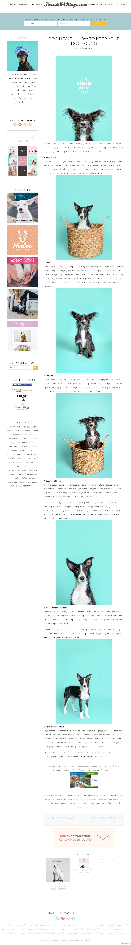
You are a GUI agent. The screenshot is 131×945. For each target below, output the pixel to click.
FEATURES (23, 5)
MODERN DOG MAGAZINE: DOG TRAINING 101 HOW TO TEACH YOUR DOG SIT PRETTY (58, 886)
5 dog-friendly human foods (93, 387)
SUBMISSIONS (36, 5)
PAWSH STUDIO (107, 5)
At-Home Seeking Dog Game (67, 282)
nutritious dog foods (62, 391)
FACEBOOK (79, 807)
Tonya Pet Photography (99, 752)
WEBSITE (115, 803)
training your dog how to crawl (64, 629)
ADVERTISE (93, 5)
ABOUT (12, 5)
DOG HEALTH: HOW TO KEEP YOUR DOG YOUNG (84, 41)
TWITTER (89, 807)
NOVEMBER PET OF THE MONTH (61, 818)
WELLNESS (77, 48)
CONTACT (121, 5)
